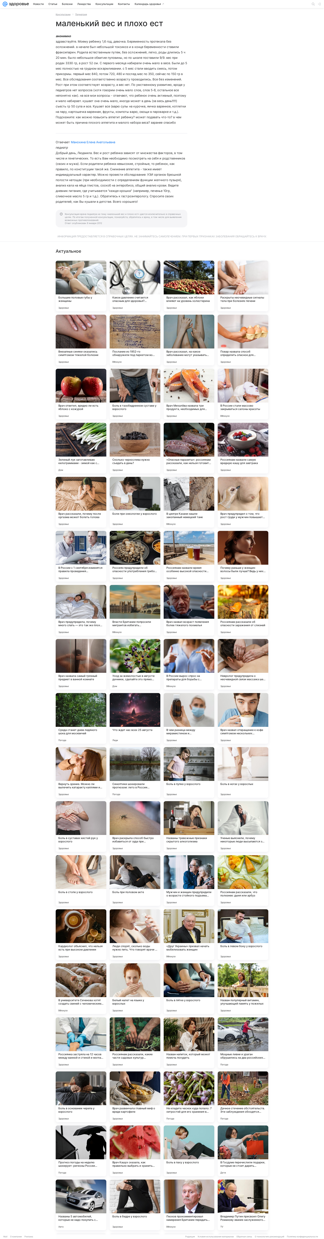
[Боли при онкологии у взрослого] (135, 502)
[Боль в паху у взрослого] (189, 1150)
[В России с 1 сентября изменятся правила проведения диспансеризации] (81, 556)
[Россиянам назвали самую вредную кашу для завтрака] (243, 448)
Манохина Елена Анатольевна (93, 142)
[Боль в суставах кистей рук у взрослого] (81, 826)
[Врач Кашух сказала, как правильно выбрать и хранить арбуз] (135, 1150)
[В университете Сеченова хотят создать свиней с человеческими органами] (81, 988)
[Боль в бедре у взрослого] (135, 1205)
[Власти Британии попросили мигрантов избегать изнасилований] (135, 610)
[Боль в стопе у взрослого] (81, 880)
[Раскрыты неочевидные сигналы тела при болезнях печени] (243, 286)
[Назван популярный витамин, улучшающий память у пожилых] (243, 988)
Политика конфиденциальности (302, 1236)
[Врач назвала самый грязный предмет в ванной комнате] (81, 664)
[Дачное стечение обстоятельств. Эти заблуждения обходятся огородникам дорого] (243, 1096)
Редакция (190, 1236)
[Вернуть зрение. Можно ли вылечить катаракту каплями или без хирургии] (81, 772)
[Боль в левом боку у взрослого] (243, 934)
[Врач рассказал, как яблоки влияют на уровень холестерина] (189, 286)
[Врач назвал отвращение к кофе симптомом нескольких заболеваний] (243, 718)
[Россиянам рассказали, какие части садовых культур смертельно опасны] (135, 1042)
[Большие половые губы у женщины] (81, 286)
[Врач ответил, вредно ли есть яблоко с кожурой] (81, 394)
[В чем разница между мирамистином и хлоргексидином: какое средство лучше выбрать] (189, 718)
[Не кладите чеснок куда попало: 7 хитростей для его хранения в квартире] (189, 1096)
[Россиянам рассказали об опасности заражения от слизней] (243, 610)
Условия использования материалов (216, 1236)
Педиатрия (81, 14)
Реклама (28, 1236)
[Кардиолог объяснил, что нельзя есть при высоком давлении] (81, 934)
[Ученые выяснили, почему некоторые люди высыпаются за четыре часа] (243, 826)
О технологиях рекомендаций (269, 1236)
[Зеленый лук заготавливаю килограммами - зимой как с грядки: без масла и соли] (81, 448)
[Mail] (5, 4)
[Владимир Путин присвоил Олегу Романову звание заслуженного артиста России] (243, 1205)
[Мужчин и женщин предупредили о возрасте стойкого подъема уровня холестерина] (189, 880)
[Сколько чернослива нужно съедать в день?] (135, 448)
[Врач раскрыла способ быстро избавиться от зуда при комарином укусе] (135, 826)
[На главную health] (18, 4)
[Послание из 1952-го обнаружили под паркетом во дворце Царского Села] (135, 340)
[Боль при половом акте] (135, 880)
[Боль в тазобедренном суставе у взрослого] (135, 394)
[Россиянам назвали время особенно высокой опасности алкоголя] (189, 556)
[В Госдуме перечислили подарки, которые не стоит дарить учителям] (243, 1150)
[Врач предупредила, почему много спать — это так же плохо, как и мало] (81, 610)
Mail (5, 1236)
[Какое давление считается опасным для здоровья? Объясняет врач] (135, 286)
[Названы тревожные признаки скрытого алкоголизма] (189, 826)
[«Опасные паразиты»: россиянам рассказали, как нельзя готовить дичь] (189, 448)
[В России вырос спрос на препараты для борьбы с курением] (189, 664)
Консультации (63, 14)
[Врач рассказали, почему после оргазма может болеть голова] (81, 502)
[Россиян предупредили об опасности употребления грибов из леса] (135, 556)
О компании (16, 1236)
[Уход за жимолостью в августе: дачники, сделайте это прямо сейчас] (135, 664)
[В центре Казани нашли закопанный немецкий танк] (189, 502)
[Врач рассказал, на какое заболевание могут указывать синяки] (189, 340)
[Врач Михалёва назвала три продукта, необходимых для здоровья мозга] (189, 394)
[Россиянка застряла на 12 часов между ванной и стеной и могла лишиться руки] (81, 1042)
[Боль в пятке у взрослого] (189, 988)
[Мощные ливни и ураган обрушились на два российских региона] (243, 1042)
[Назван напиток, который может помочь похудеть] (189, 1042)
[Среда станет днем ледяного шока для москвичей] (81, 718)
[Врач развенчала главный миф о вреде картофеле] (135, 1096)
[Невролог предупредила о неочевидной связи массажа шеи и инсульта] (243, 664)
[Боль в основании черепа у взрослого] (81, 1096)
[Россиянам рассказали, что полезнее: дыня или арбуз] (243, 880)
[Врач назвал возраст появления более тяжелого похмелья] (189, 610)
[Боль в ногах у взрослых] (243, 772)
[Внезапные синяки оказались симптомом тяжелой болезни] (81, 340)
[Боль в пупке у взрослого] (189, 772)
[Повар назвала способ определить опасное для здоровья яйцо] (243, 340)
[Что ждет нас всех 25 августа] (135, 718)
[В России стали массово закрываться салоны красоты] (243, 394)
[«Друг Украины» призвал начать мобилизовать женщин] (189, 934)
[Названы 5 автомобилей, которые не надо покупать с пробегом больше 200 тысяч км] (81, 1205)
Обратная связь (244, 1236)
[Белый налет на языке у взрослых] (135, 988)
